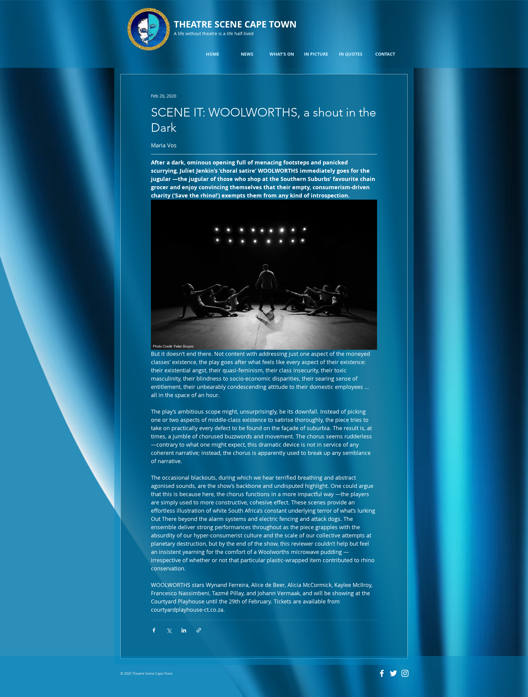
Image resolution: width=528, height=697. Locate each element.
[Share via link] (199, 630)
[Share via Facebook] (154, 630)
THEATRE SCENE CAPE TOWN (235, 24)
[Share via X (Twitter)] (169, 630)
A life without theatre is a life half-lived (214, 33)
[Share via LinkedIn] (184, 630)
